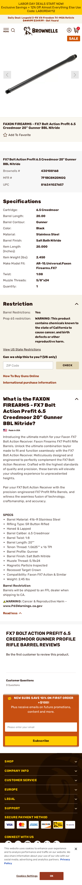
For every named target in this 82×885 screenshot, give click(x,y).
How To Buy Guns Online (21, 376)
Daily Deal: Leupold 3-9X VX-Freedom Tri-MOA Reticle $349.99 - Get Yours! (41, 19)
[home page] (41, 31)
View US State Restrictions (22, 349)
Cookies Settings (27, 875)
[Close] (76, 849)
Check (67, 365)
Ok (51, 875)
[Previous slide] (7, 75)
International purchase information (29, 382)
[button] (6, 30)
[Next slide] (75, 75)
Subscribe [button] (41, 741)
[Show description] (12, 613)
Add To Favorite (19, 135)
